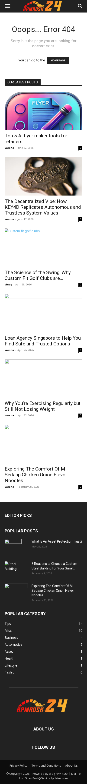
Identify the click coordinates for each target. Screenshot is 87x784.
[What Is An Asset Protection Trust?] (13, 547)
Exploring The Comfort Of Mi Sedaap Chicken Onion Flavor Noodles (36, 474)
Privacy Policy (18, 766)
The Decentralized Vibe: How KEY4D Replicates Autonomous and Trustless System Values (43, 207)
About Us (71, 766)
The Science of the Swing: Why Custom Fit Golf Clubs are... (38, 275)
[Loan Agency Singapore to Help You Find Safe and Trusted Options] (43, 313)
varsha (9, 147)
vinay (8, 284)
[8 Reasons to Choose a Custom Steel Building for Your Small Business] (16, 567)
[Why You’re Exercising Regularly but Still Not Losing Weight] (43, 378)
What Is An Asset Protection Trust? (57, 541)
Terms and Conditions (46, 766)
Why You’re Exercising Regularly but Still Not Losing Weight (43, 406)
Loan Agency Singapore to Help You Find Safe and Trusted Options (43, 341)
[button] (7, 6)
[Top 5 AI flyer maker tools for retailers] (43, 111)
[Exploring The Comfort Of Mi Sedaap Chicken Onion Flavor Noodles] (43, 444)
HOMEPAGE (58, 60)
